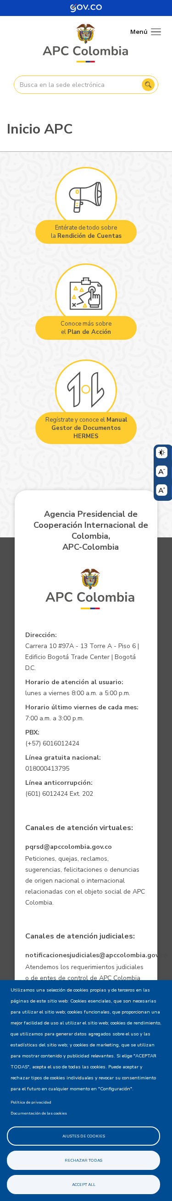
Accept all (83, 1184)
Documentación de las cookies (39, 1113)
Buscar (148, 84)
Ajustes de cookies (83, 1136)
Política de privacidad (31, 1102)
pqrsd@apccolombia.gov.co (68, 846)
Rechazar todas (83, 1160)
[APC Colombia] (85, 44)
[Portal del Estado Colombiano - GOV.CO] (86, 8)
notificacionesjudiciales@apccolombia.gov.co (96, 955)
